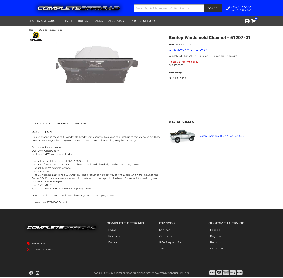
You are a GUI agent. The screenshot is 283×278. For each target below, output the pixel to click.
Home (32, 30)
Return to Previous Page (50, 30)
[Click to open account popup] (247, 21)
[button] (178, 8)
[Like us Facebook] (31, 273)
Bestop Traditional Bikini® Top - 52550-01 (221, 135)
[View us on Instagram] (37, 273)
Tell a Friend (179, 77)
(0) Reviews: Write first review (188, 49)
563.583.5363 (39, 243)
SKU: (172, 44)
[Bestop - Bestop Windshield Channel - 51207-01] (35, 36)
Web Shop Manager (178, 273)
